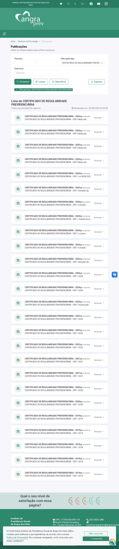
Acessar (98, 118)
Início (13, 41)
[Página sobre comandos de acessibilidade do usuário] (83, 4)
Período (18, 58)
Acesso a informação (28, 41)
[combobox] (83, 63)
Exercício (19, 68)
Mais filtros (60, 82)
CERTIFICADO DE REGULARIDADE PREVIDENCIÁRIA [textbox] (83, 63)
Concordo (97, 539)
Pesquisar (24, 82)
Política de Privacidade (17, 537)
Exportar (98, 82)
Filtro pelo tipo (67, 58)
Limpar (42, 82)
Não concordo (96, 533)
